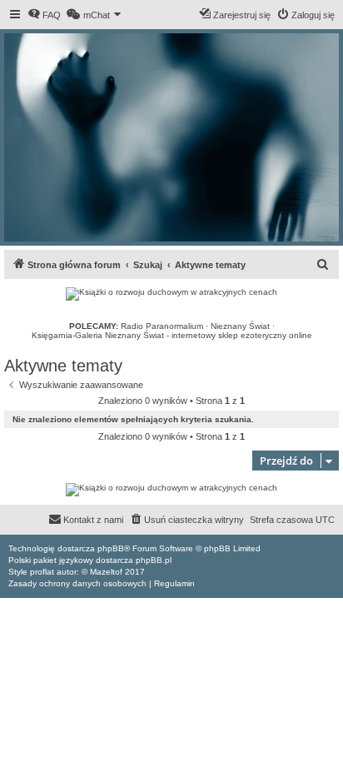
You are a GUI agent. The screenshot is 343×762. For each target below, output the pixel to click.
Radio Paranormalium (162, 326)
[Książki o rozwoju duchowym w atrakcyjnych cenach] (171, 294)
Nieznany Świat (240, 326)
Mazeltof (106, 571)
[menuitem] (44, 15)
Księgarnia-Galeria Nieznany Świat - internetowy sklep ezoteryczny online (172, 335)
